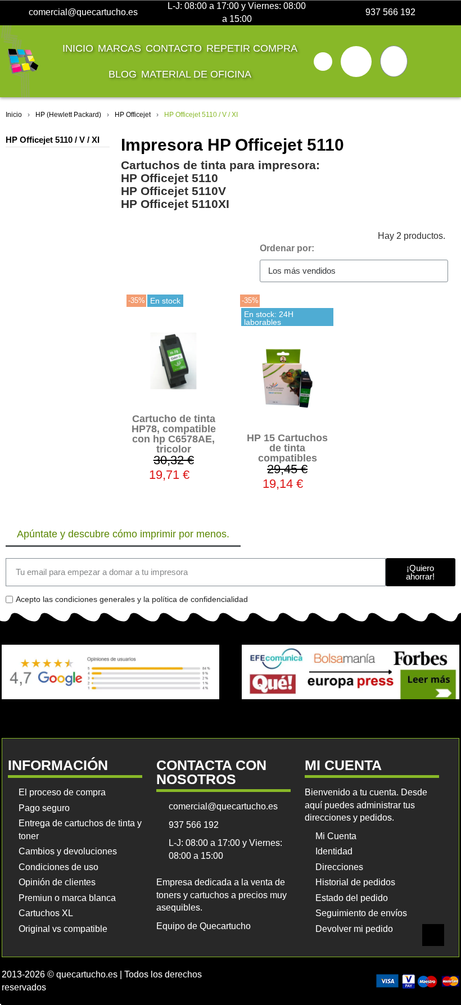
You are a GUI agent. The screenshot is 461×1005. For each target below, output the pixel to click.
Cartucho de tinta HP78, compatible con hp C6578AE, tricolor (174, 434)
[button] (323, 61)
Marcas (119, 48)
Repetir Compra (251, 48)
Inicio (77, 48)
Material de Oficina (196, 74)
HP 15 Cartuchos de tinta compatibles (287, 448)
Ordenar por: (287, 248)
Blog (123, 74)
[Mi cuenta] (356, 61)
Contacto (174, 48)
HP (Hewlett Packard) (68, 115)
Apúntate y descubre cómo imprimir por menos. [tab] (123, 534)
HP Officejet (133, 115)
